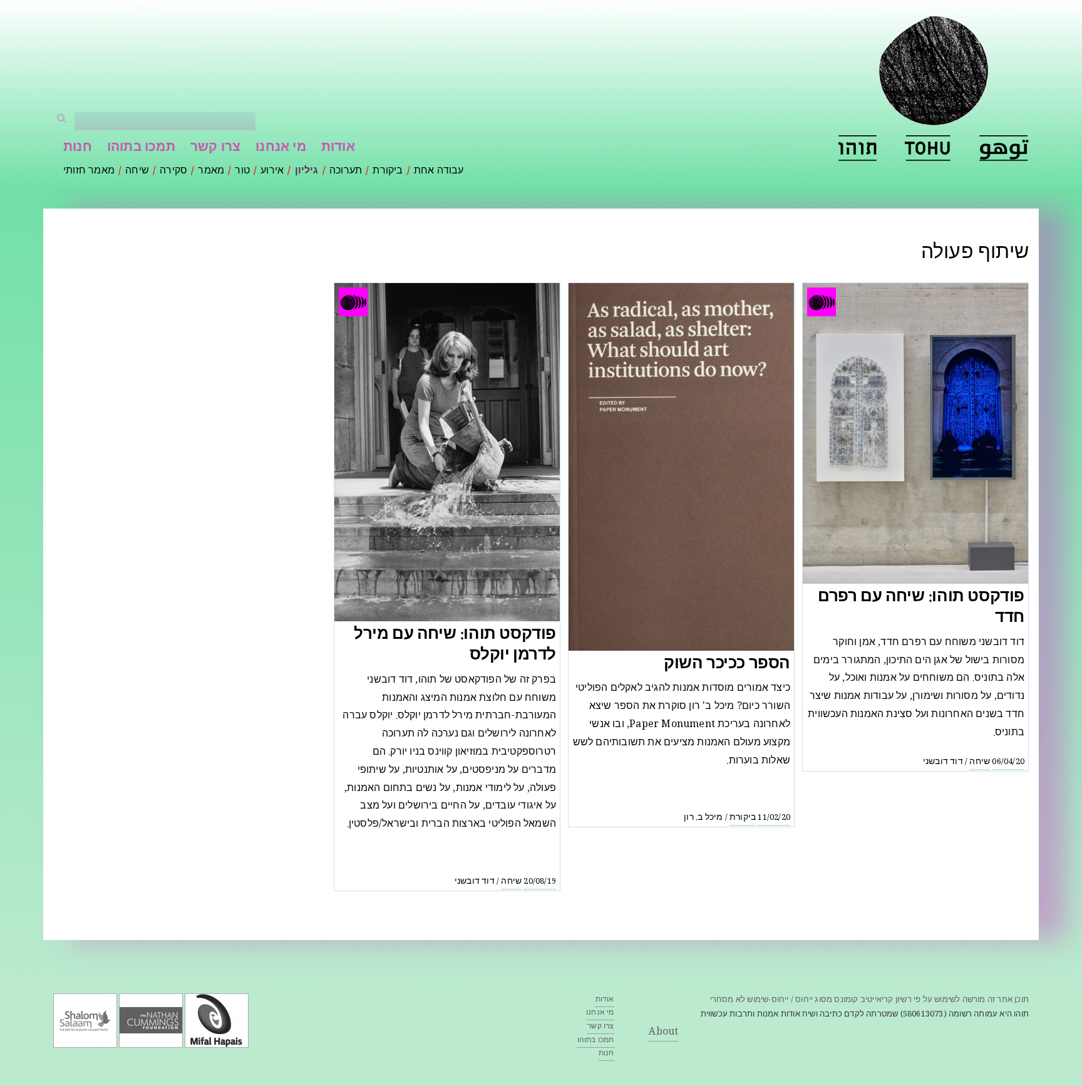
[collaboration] (928, 148)
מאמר (211, 171)
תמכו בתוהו (141, 148)
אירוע (272, 171)
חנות (77, 148)
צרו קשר (215, 148)
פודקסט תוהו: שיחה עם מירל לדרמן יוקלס (455, 646)
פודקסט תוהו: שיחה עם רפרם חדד (921, 608)
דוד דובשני (943, 762)
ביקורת (388, 171)
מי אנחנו (280, 148)
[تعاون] (1004, 148)
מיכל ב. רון (703, 817)
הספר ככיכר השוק (727, 664)
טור (242, 171)
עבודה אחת (439, 171)
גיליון (307, 171)
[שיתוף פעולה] (857, 148)
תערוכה (345, 171)
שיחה (137, 171)
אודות (338, 148)
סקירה (173, 171)
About (663, 1032)
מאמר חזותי (89, 171)
